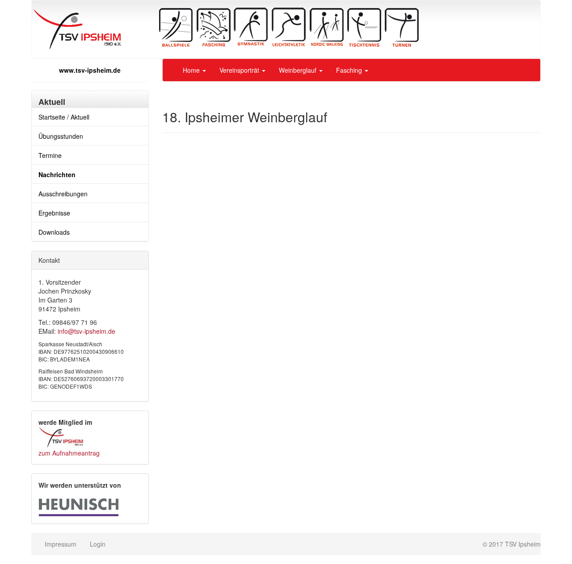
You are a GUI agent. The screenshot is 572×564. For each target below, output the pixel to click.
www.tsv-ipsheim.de (90, 70)
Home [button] (192, 70)
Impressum (60, 543)
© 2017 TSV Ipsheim (512, 543)
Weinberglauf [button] (298, 70)
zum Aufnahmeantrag (69, 452)
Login (97, 543)
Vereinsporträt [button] (240, 70)
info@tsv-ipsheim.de (86, 331)
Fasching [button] (350, 70)
